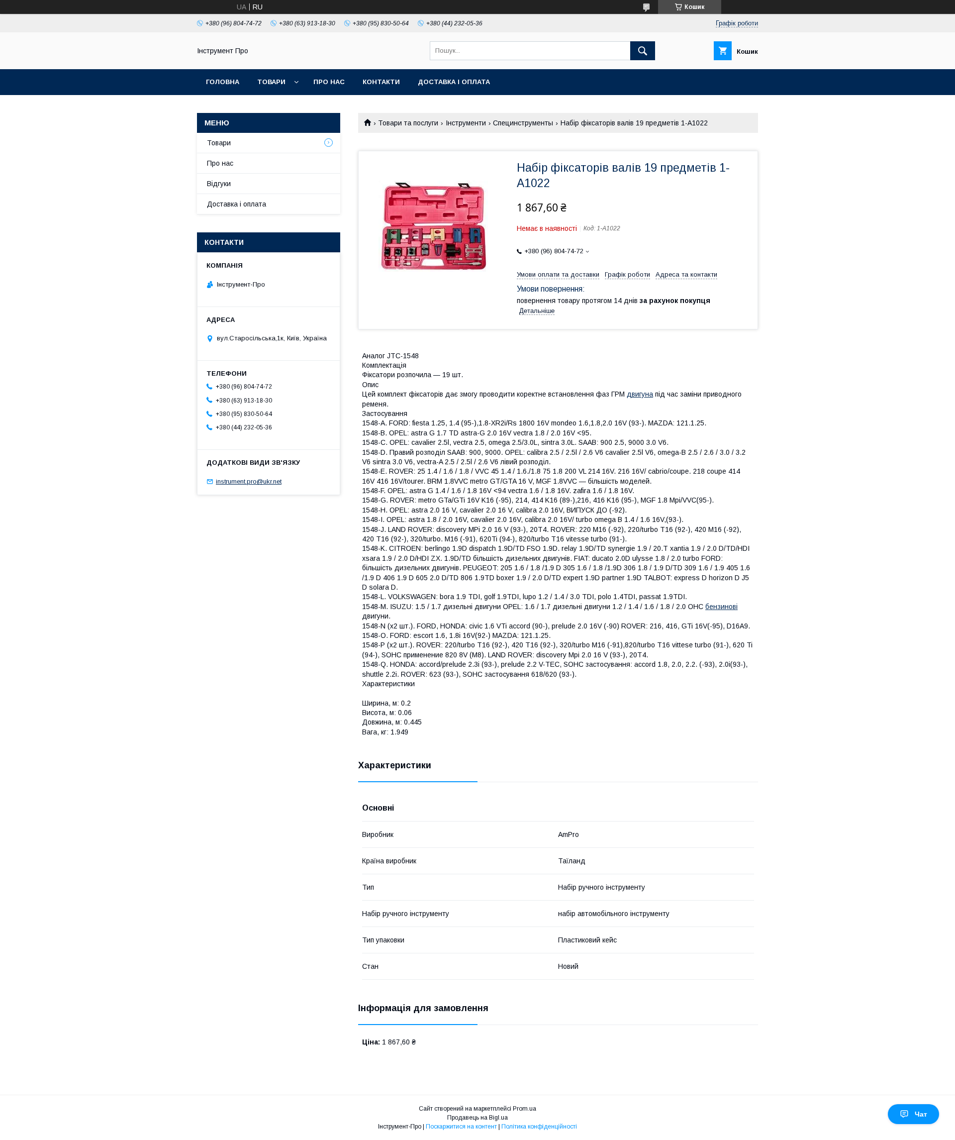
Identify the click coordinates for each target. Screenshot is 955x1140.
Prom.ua (524, 1108)
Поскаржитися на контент (461, 1126)
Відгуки (219, 184)
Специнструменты (523, 123)
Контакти (381, 82)
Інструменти (466, 123)
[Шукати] (642, 50)
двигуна (640, 394)
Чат (921, 1114)
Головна (222, 82)
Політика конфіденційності (539, 1126)
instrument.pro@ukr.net (249, 481)
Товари (271, 82)
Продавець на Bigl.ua (477, 1117)
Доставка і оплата (454, 82)
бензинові (721, 607)
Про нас (329, 82)
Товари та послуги (408, 123)
